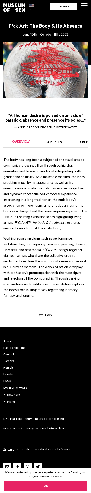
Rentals (8, 367)
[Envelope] (7, 467)
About (7, 341)
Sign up (8, 449)
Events (8, 374)
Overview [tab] (21, 141)
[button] (41, 91)
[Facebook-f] (17, 467)
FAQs (7, 380)
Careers (8, 361)
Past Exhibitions (14, 347)
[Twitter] (38, 467)
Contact (8, 354)
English (33, 5)
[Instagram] (28, 467)
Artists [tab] (54, 142)
